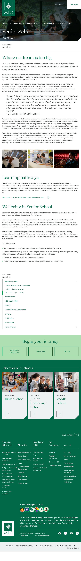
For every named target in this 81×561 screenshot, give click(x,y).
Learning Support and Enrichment (8, 481)
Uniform (8, 314)
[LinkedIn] (77, 533)
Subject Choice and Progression (9, 469)
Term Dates (68, 463)
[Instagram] (65, 533)
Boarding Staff (38, 464)
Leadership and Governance (15, 310)
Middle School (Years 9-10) (14, 289)
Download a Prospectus (14, 351)
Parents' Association (53, 457)
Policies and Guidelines (68, 481)
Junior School (10, 297)
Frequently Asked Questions (40, 469)
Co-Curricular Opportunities (7, 475)
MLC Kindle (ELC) (11, 301)
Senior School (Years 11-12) (15, 293)
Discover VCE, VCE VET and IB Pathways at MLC (24, 197)
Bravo (76, 548)
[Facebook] (59, 533)
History (7, 305)
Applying (67, 452)
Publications (9, 322)
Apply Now (40, 351)
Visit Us (66, 351)
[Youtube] (71, 533)
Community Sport (55, 465)
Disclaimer (9, 546)
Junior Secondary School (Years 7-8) (18, 285)
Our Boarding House (38, 459)
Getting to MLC (70, 476)
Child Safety (9, 318)
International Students (69, 471)
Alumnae (52, 452)
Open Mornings (70, 456)
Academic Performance (7, 487)
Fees (66, 460)
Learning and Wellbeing (7, 459)
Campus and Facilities (6, 492)
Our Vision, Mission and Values (9, 453)
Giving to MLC (54, 462)
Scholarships (69, 467)
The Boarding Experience (38, 453)
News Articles (10, 327)
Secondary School (11, 281)
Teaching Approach (9, 464)
